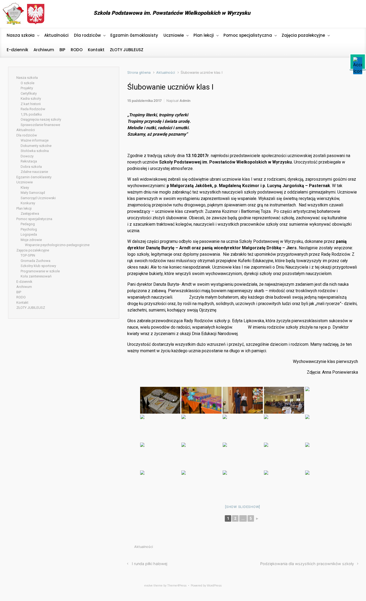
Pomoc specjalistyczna (34, 219)
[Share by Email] (347, 548)
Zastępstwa (30, 214)
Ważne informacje (34, 140)
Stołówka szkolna (35, 151)
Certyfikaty (29, 93)
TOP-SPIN (28, 255)
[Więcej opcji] (355, 548)
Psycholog (29, 229)
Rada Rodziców (33, 109)
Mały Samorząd (33, 193)
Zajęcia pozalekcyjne (32, 250)
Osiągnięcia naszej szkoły (41, 119)
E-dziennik (24, 282)
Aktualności (165, 73)
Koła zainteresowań (36, 276)
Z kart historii (31, 104)
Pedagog (28, 224)
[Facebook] (354, 13)
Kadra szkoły (31, 99)
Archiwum (24, 287)
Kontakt (22, 302)
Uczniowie (24, 182)
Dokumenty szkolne (36, 146)
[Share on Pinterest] (339, 548)
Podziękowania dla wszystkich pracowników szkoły (307, 563)
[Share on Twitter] (323, 548)
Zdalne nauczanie (34, 172)
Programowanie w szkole (40, 271)
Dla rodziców (26, 135)
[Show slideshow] (242, 507)
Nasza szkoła (27, 78)
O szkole (27, 83)
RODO (21, 297)
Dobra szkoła (31, 167)
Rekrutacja (29, 161)
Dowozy (27, 156)
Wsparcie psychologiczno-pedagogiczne (57, 245)
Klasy (25, 188)
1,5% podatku (31, 114)
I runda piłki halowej (149, 563)
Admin (185, 101)
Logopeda (29, 234)
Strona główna (139, 73)
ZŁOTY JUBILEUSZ (30, 308)
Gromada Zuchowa (35, 261)
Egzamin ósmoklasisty (33, 177)
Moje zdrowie (31, 240)
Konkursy (28, 203)
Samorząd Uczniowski (38, 198)
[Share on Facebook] (331, 548)
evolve (148, 585)
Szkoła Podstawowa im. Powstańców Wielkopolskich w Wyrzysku (172, 13)
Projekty (27, 88)
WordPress (214, 585)
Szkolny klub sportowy (38, 266)
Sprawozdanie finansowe (40, 125)
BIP (18, 292)
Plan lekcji (24, 208)
